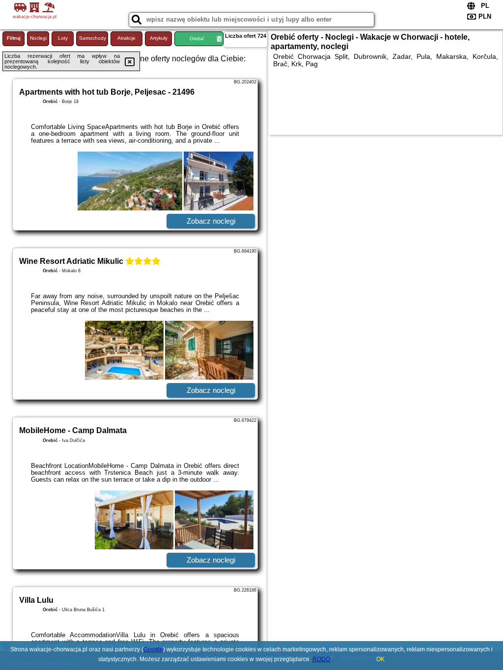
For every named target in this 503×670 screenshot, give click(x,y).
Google (153, 649)
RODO (321, 659)
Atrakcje (126, 38)
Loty (63, 38)
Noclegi (38, 38)
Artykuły (159, 38)
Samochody (92, 38)
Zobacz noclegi (211, 221)
